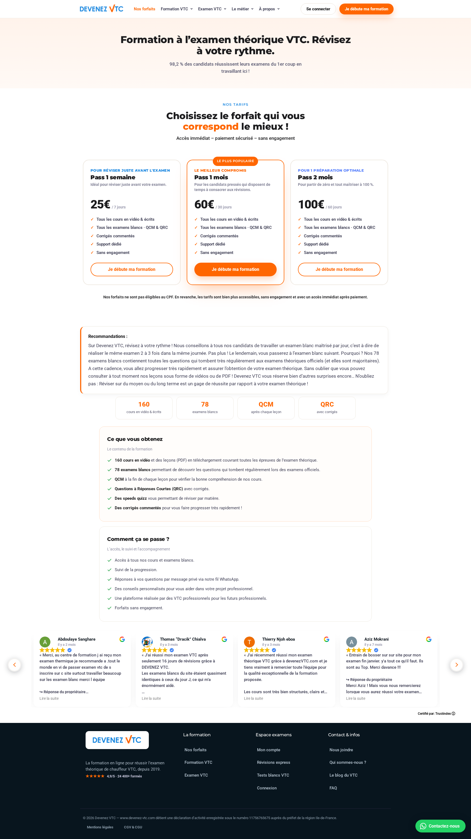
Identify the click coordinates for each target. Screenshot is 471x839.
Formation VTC (174, 9)
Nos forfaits (144, 9)
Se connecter (318, 9)
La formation (196, 734)
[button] (456, 665)
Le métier (240, 9)
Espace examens (273, 734)
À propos (267, 9)
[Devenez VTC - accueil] (117, 740)
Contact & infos (344, 734)
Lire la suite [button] (49, 698)
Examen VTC (210, 9)
